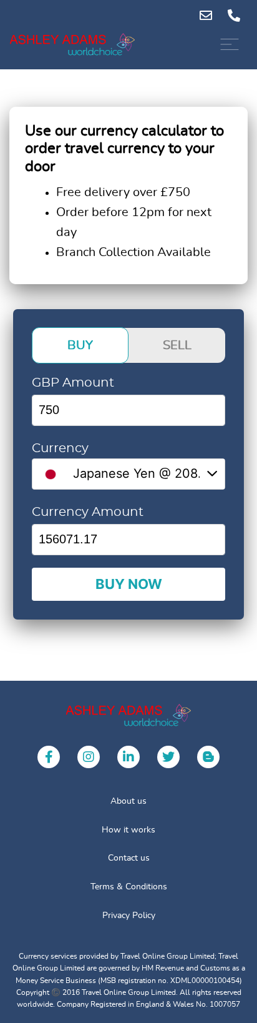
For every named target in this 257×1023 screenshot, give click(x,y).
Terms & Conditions (128, 886)
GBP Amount (73, 383)
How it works (128, 830)
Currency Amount (87, 512)
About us (128, 801)
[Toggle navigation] (229, 44)
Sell (177, 345)
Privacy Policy (128, 915)
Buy (80, 345)
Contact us (129, 858)
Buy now (128, 584)
